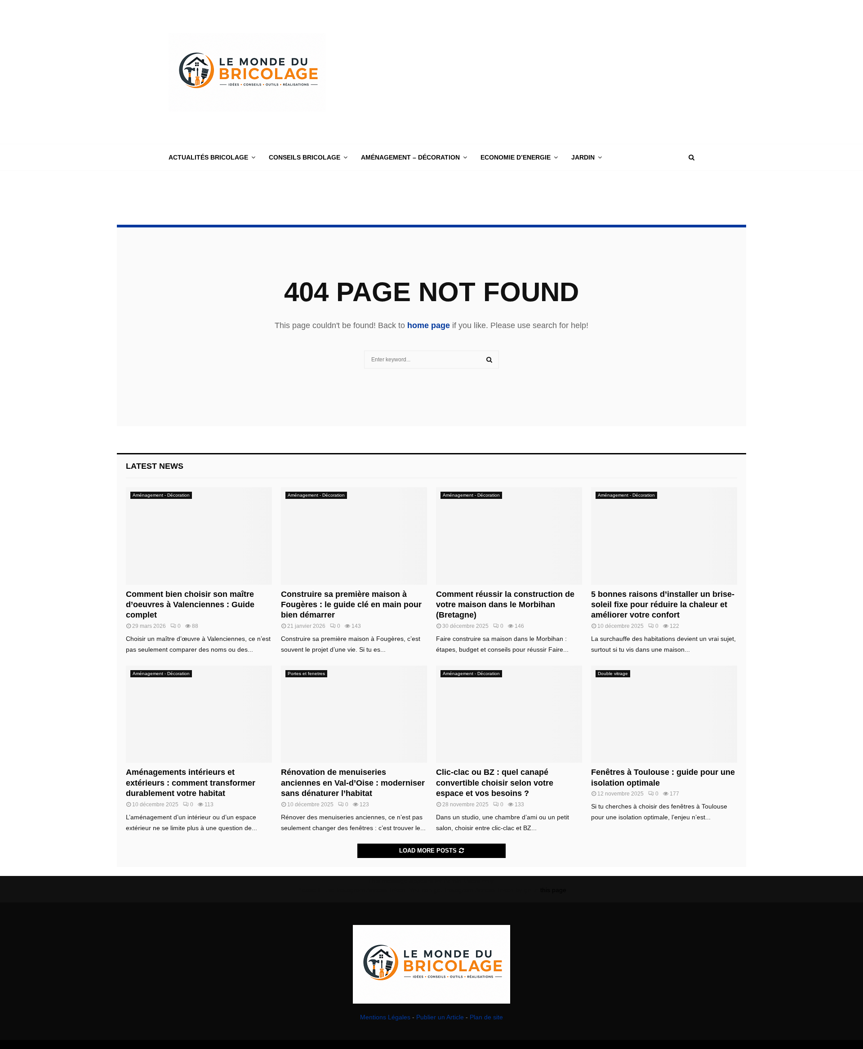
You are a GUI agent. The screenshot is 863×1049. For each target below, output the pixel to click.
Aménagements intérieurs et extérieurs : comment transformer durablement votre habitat (190, 783)
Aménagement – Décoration (410, 157)
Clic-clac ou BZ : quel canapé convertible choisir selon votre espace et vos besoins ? (494, 783)
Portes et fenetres (306, 673)
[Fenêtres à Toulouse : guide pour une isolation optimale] (664, 714)
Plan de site (486, 1017)
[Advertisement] (530, 72)
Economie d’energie (515, 157)
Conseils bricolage (304, 157)
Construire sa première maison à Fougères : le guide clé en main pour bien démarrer (351, 605)
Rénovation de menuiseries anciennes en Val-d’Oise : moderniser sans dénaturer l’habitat (353, 783)
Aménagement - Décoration (161, 495)
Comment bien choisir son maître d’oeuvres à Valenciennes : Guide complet (190, 605)
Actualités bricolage (208, 157)
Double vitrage (613, 673)
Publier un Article (440, 1017)
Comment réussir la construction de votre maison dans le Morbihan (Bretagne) (505, 605)
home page (428, 325)
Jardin (583, 157)
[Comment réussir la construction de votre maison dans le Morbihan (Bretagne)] (509, 536)
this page (553, 889)
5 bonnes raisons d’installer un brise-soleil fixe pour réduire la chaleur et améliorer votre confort (662, 605)
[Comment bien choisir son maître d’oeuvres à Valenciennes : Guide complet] (199, 536)
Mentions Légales (385, 1017)
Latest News (154, 466)
